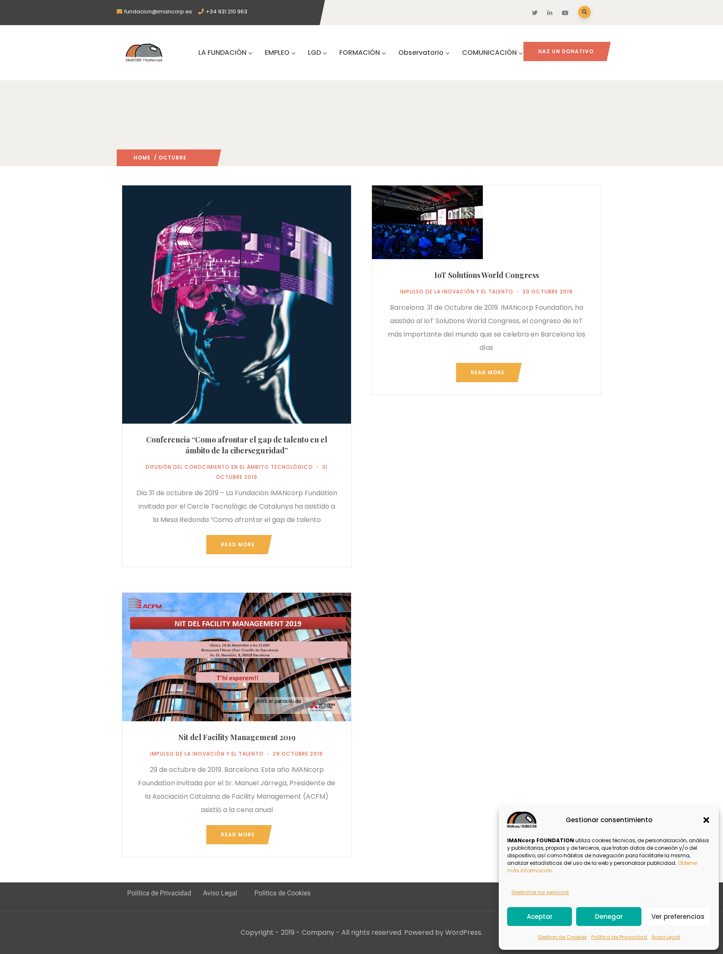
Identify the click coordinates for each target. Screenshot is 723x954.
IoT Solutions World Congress (486, 275)
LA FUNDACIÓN (222, 52)
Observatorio (421, 52)
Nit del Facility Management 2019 (236, 737)
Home (142, 157)
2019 (193, 157)
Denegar (609, 916)
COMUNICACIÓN (489, 52)
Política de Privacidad (619, 937)
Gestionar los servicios (540, 892)
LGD (314, 52)
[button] (706, 820)
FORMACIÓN (359, 52)
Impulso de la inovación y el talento (456, 291)
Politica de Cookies (282, 893)
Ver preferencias (678, 916)
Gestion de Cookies (562, 937)
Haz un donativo (566, 51)
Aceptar (540, 916)
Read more (238, 544)
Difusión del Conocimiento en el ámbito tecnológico (229, 467)
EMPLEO (277, 52)
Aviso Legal (665, 937)
